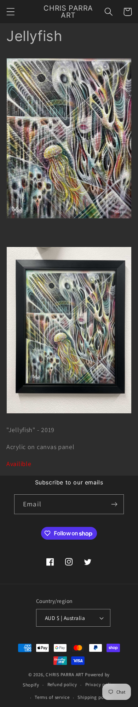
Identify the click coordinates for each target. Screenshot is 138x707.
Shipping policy (94, 697)
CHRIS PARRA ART (65, 675)
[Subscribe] (114, 504)
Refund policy (62, 685)
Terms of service (52, 697)
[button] (10, 11)
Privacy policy (100, 685)
